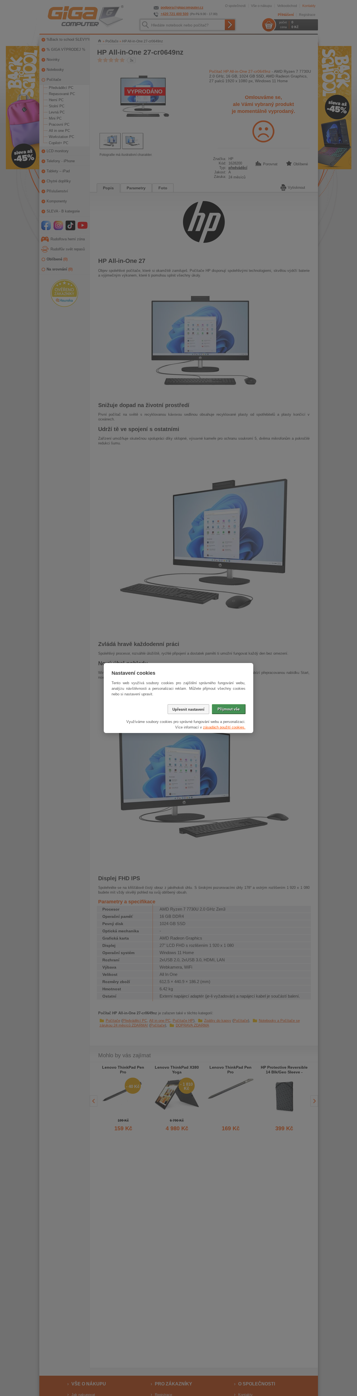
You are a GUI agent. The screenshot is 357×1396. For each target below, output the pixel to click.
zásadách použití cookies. (224, 727)
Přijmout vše (229, 709)
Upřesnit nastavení (188, 709)
